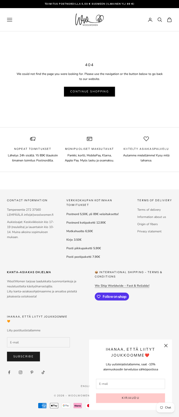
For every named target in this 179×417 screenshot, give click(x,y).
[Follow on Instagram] (20, 372)
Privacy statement (149, 231)
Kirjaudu (130, 398)
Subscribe (23, 357)
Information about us (151, 217)
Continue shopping (89, 92)
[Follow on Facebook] (9, 372)
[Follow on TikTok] (43, 372)
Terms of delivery (149, 210)
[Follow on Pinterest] (32, 372)
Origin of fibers (147, 224)
